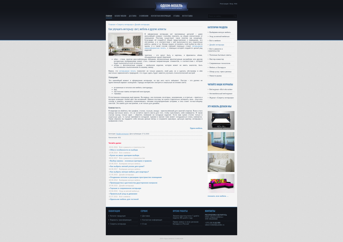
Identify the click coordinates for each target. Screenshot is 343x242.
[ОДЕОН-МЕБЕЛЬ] (171, 6)
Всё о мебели (124, 153)
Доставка (146, 216)
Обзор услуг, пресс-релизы (220, 72)
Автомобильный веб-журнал (220, 94)
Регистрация (224, 4)
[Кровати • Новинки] (221, 171)
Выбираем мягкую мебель (129, 164)
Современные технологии (219, 63)
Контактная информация (152, 220)
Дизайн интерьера (142, 25)
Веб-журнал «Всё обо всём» (220, 89)
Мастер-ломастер (216, 59)
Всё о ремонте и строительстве (132, 147)
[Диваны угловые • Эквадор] (221, 192)
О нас (144, 224)
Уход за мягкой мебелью (129, 191)
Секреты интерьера (125, 25)
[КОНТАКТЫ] (210, 211)
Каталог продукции (118, 216)
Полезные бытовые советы (220, 55)
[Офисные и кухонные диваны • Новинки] (221, 150)
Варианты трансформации (120, 220)
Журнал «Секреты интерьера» (221, 98)
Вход (231, 4)
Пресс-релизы (158, 224)
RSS (235, 4)
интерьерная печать (127, 71)
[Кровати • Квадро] (221, 129)
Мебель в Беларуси (217, 67)
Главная (112, 25)
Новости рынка (215, 76)
